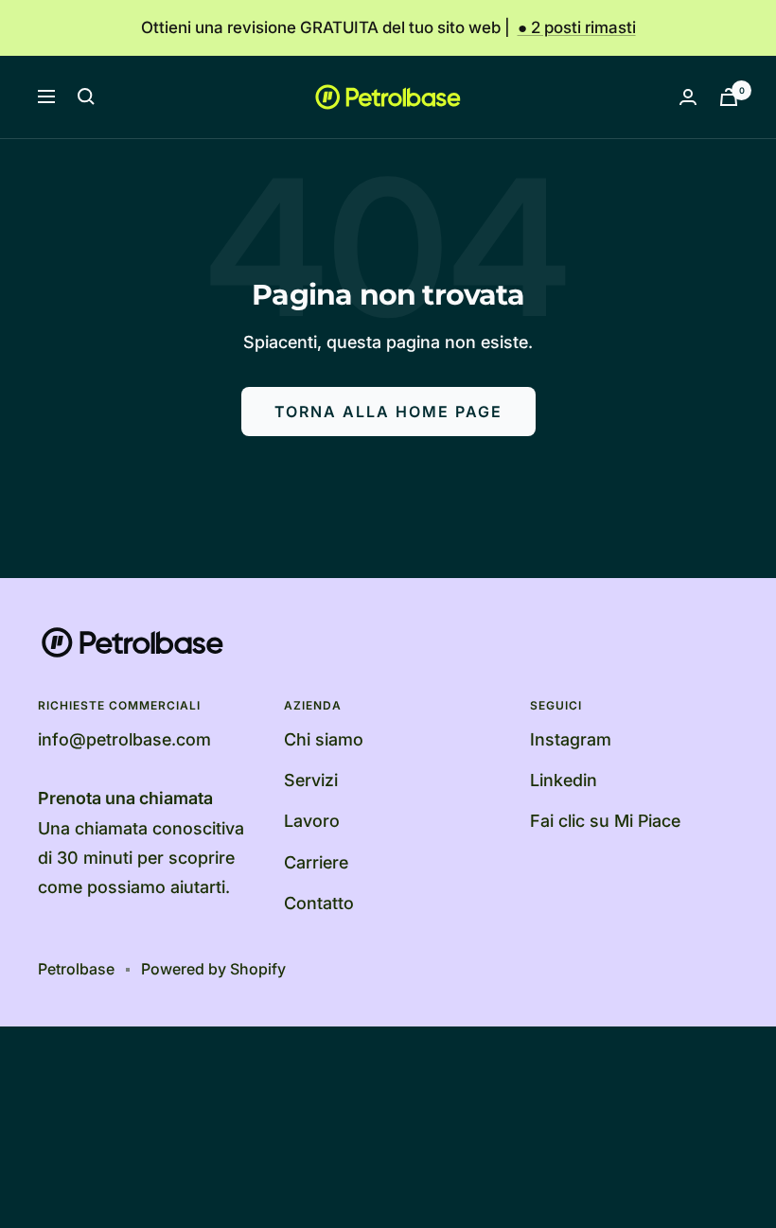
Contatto (319, 903)
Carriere (316, 862)
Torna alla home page (388, 411)
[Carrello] (728, 97)
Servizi (311, 780)
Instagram (570, 739)
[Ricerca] (86, 96)
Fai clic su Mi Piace (605, 821)
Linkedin (563, 780)
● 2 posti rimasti (577, 27)
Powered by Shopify (213, 968)
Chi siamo (323, 739)
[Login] (688, 97)
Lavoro (312, 821)
